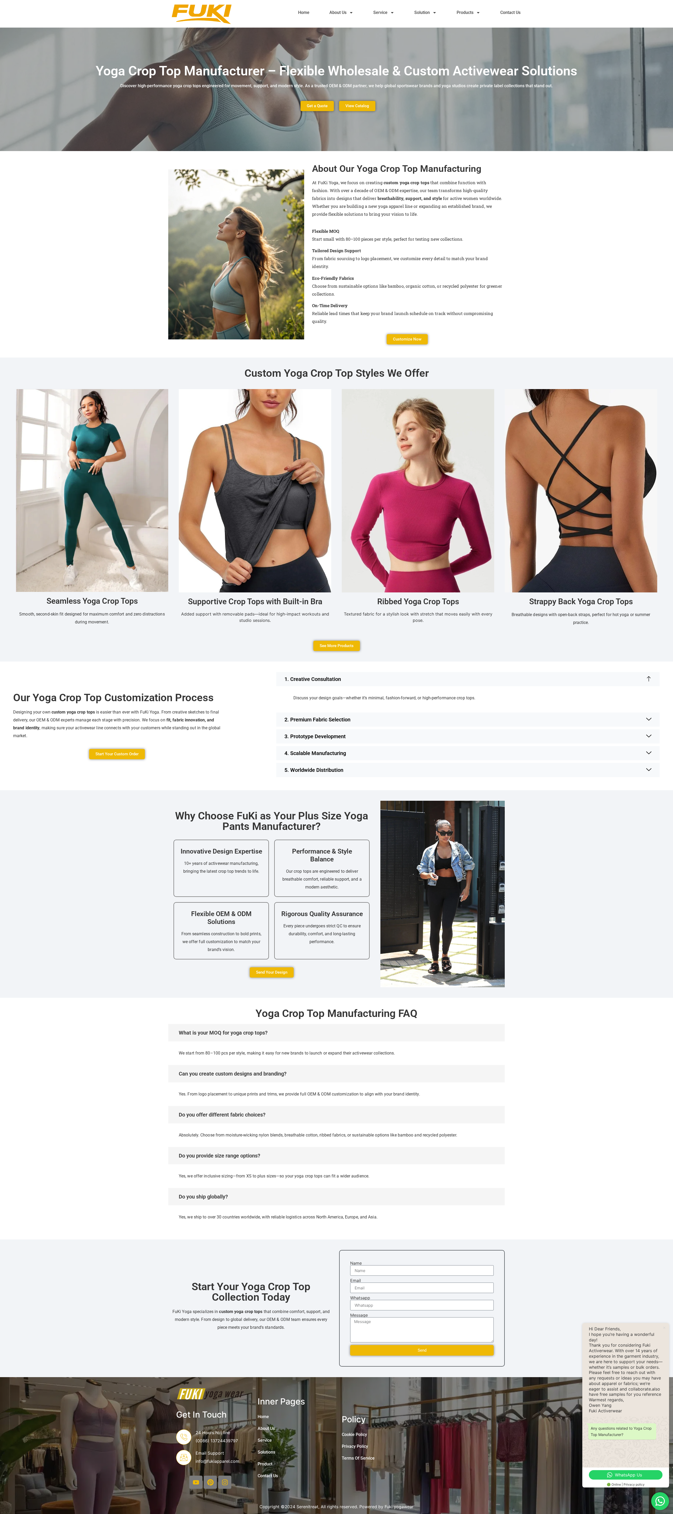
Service (380, 12)
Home (303, 12)
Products (465, 12)
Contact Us (510, 12)
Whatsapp (360, 1298)
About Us (337, 12)
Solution (422, 12)
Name (356, 1263)
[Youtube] (195, 1482)
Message (359, 1315)
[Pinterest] (210, 1482)
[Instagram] (224, 1482)
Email (355, 1280)
